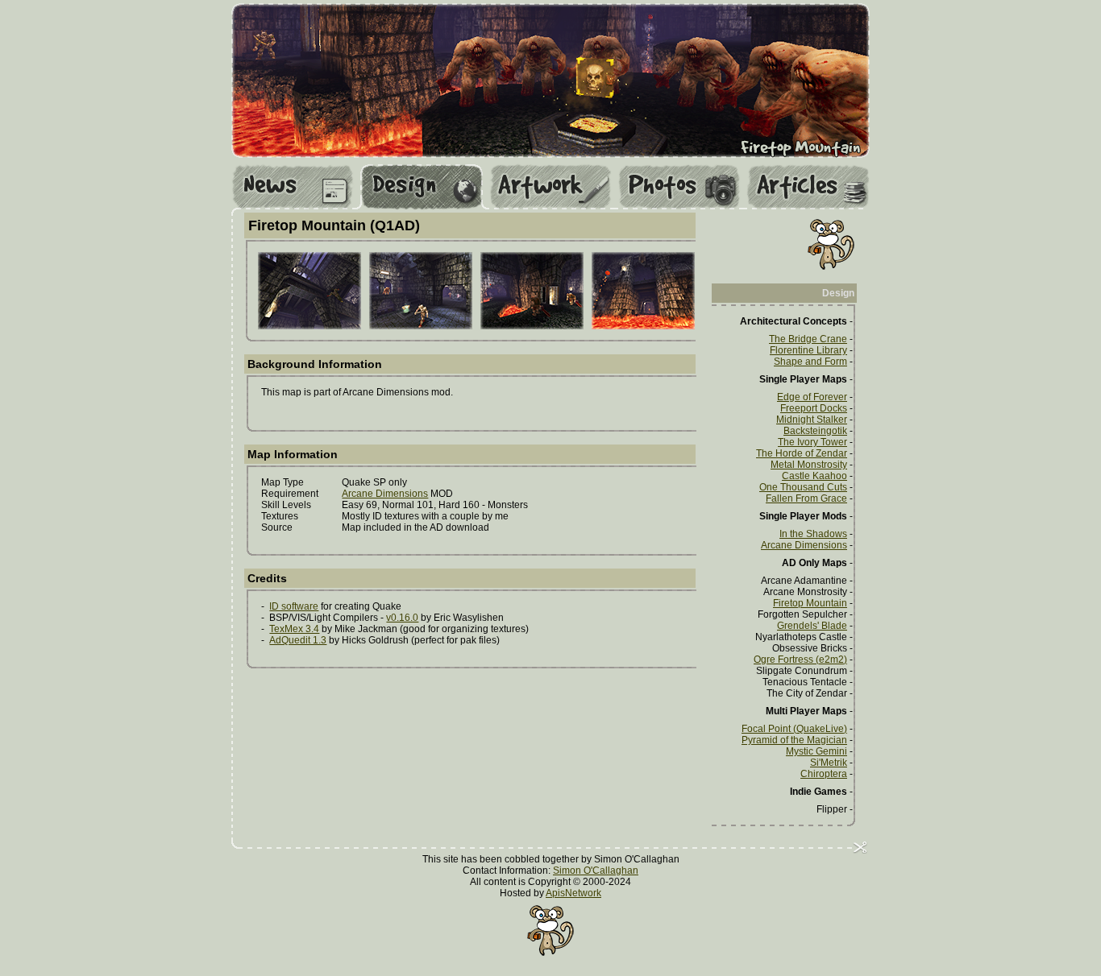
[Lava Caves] (532, 327)
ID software (293, 606)
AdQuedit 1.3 (297, 640)
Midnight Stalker (811, 419)
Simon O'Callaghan (595, 870)
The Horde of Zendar (801, 453)
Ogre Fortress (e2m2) (800, 659)
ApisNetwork (573, 893)
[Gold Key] (643, 327)
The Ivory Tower (812, 442)
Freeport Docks (813, 408)
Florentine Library (808, 350)
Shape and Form (810, 361)
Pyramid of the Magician (794, 740)
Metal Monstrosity (809, 464)
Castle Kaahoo (814, 476)
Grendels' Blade (812, 625)
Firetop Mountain (810, 603)
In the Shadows (813, 534)
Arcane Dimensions (385, 493)
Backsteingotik (815, 430)
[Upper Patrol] (420, 327)
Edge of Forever (812, 397)
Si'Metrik (828, 762)
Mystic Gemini (816, 751)
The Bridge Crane (808, 339)
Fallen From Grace (806, 498)
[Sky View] (309, 327)
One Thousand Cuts (803, 487)
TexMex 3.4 (294, 629)
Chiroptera (823, 774)
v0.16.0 (402, 617)
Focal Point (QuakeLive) (794, 728)
